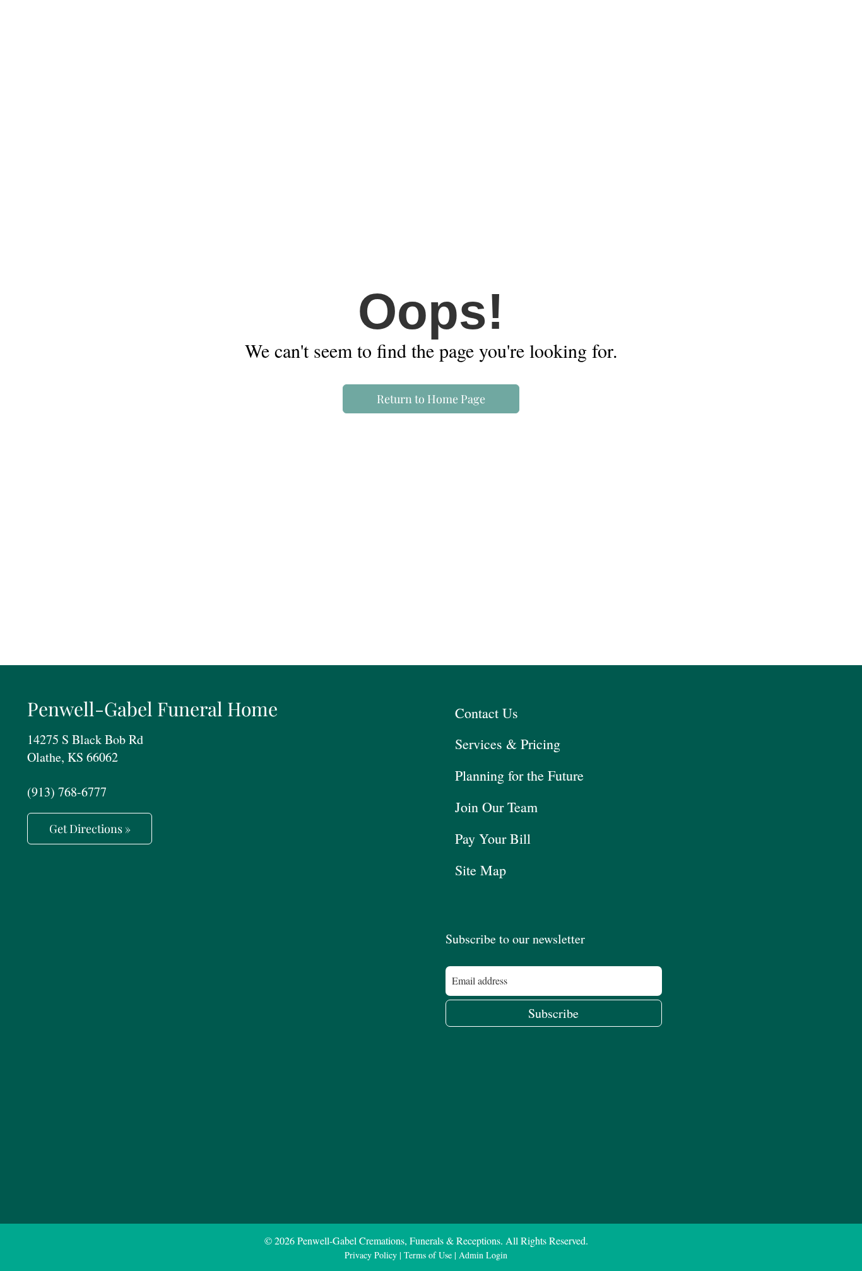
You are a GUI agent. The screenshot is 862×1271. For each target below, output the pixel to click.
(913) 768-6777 (67, 791)
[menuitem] (640, 712)
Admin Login (483, 1255)
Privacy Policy (371, 1255)
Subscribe (553, 1013)
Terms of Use (428, 1255)
